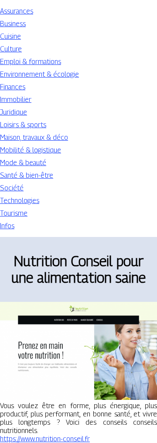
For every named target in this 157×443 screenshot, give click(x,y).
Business (13, 24)
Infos (7, 226)
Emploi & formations (30, 61)
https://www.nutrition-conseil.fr (45, 439)
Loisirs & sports (23, 125)
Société (12, 188)
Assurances (16, 11)
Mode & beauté (23, 163)
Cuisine (10, 36)
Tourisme (13, 213)
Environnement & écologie (39, 74)
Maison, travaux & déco (34, 137)
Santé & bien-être (26, 175)
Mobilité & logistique (30, 150)
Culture (11, 49)
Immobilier (15, 99)
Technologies (19, 200)
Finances (12, 87)
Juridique (13, 112)
